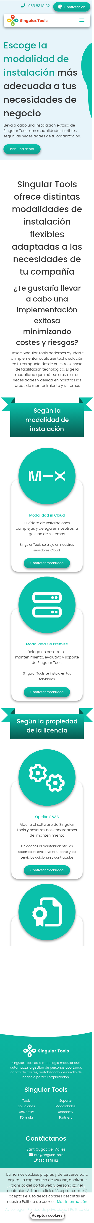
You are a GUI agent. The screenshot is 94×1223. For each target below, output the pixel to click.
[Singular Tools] (31, 20)
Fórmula (26, 1117)
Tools (26, 1100)
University (26, 1112)
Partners (65, 1117)
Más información (72, 1202)
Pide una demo (22, 149)
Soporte (65, 1100)
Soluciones (26, 1106)
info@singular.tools (48, 1155)
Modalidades (65, 1106)
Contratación (74, 7)
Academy (65, 1112)
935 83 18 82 (38, 6)
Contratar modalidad (46, 563)
